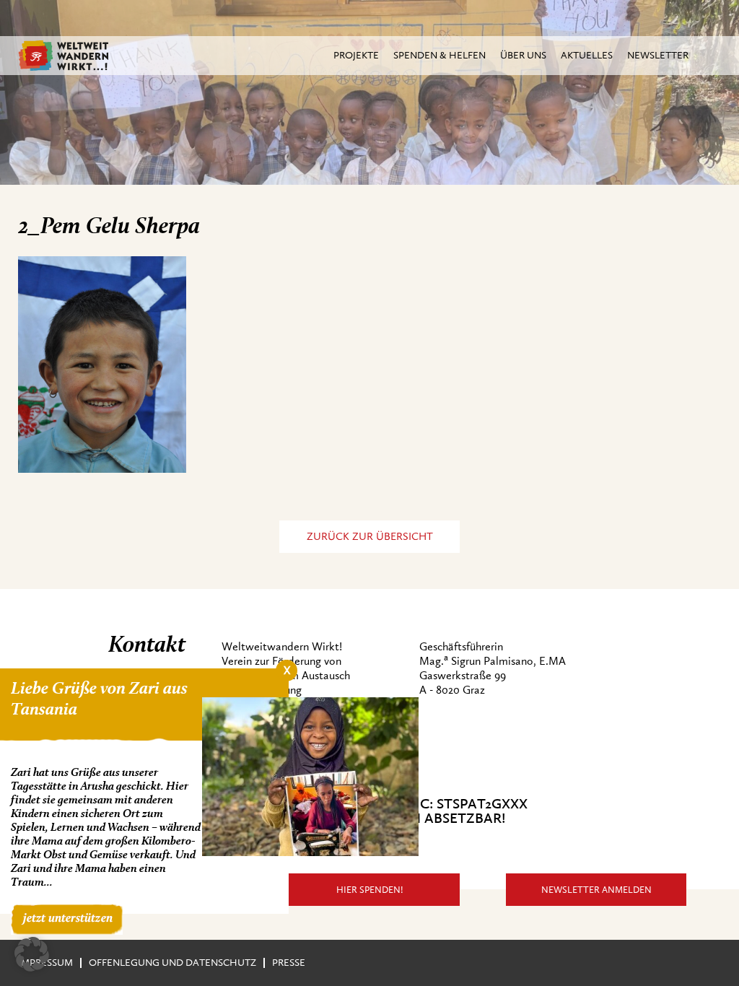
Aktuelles (587, 55)
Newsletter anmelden (596, 889)
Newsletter (657, 55)
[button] (32, 954)
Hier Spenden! (369, 889)
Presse (288, 962)
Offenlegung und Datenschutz (172, 962)
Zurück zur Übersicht (370, 537)
